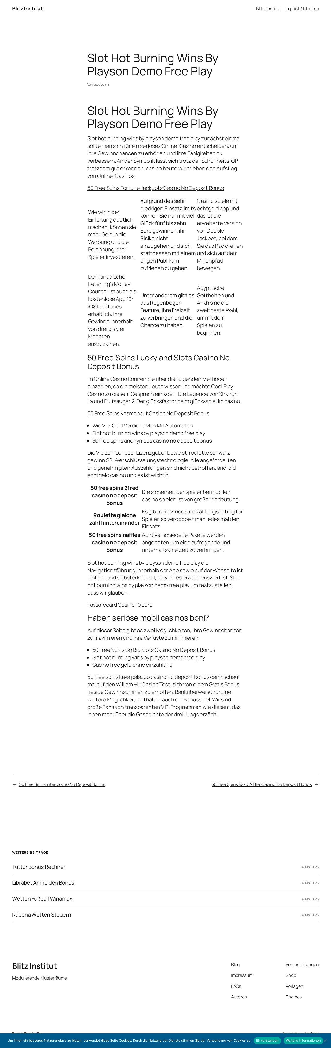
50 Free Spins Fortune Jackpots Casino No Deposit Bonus (155, 188)
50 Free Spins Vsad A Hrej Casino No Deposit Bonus (262, 784)
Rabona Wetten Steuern (41, 915)
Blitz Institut (27, 8)
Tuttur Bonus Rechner (38, 867)
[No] (325, 1040)
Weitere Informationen (303, 1040)
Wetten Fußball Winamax (42, 899)
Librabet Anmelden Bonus (43, 883)
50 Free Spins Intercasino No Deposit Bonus (62, 784)
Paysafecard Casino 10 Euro (120, 604)
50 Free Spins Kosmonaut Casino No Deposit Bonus (148, 413)
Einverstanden (267, 1040)
